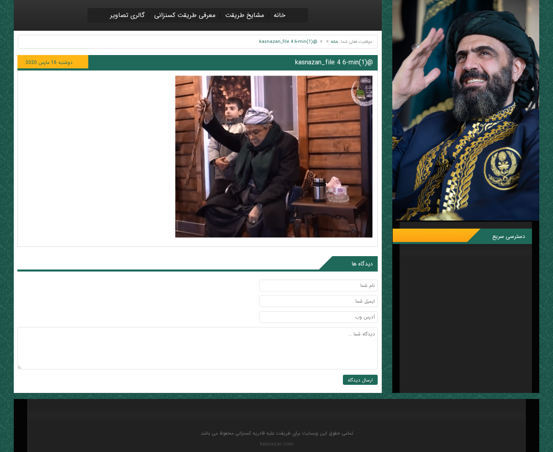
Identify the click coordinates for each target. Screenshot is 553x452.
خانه (279, 15)
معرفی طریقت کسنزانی (184, 15)
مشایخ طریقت (244, 15)
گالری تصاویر (127, 15)
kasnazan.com (277, 444)
